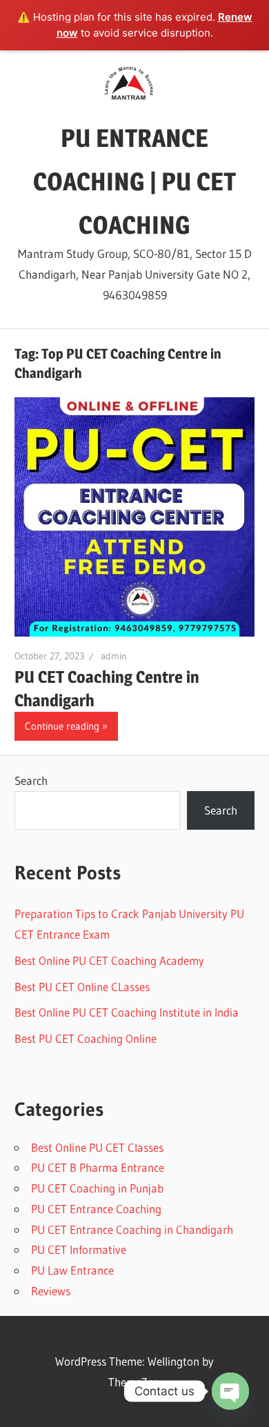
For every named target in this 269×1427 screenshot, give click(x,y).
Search (31, 780)
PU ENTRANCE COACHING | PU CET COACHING (134, 181)
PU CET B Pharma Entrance (97, 1167)
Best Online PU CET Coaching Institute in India (126, 1012)
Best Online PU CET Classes (97, 1147)
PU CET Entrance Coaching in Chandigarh (132, 1229)
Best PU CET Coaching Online (85, 1038)
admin (114, 656)
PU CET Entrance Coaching (96, 1208)
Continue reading (62, 725)
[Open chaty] (230, 1391)
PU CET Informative (78, 1249)
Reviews (50, 1291)
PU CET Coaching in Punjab (97, 1188)
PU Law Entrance (72, 1270)
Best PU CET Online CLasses (82, 986)
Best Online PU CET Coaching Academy (109, 960)
